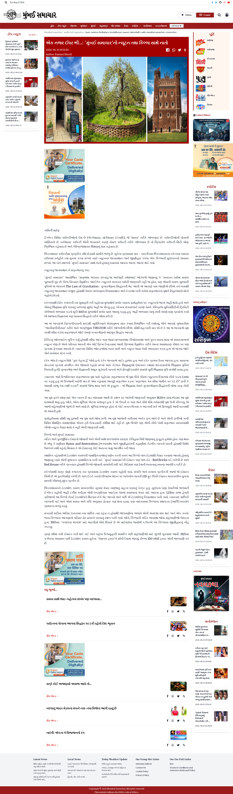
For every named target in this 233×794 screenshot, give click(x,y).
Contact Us (141, 767)
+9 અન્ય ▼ (176, 26)
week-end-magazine (74, 32)
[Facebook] (212, 2)
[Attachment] (185, 50)
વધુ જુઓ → (33, 34)
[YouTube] (229, 2)
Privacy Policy (142, 775)
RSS (172, 764)
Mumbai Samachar (53, 32)
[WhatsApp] (173, 50)
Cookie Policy (142, 771)
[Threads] (220, 2)
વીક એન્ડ (51, 611)
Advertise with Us (144, 764)
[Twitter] (216, 2)
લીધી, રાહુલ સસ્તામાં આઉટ (112, 764)
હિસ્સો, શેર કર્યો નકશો (76, 777)
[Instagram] (224, 2)
